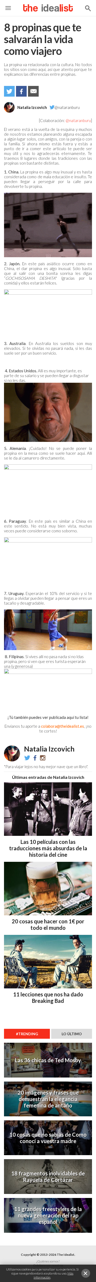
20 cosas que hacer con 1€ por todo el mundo (48, 924)
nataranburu (42, 757)
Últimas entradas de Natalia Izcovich (48, 777)
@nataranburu (67, 107)
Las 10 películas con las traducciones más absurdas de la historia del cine (48, 848)
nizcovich (35, 757)
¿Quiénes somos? (48, 1261)
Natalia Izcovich (32, 107)
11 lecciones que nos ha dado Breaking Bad (48, 997)
